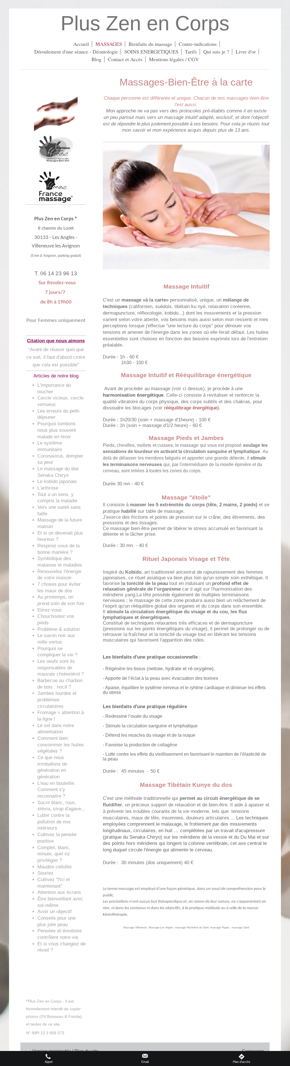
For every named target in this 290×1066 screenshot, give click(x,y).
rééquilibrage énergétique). (192, 408)
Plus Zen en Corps (145, 23)
